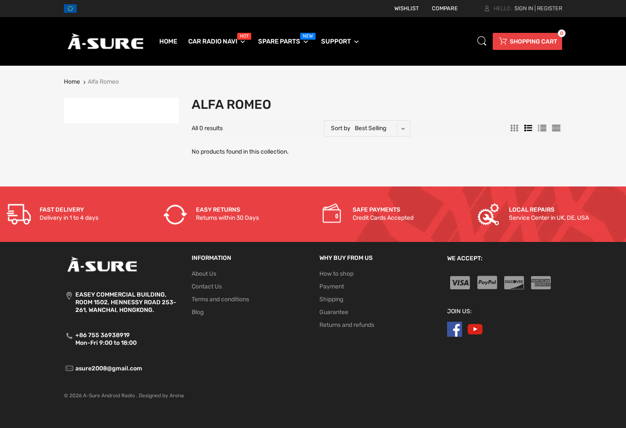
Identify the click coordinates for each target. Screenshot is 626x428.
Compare (445, 8)
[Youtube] (475, 329)
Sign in (523, 8)
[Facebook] (454, 329)
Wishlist (406, 8)
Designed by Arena (161, 396)
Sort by (340, 128)
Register (549, 8)
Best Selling (370, 128)
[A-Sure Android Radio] (105, 41)
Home (72, 81)
